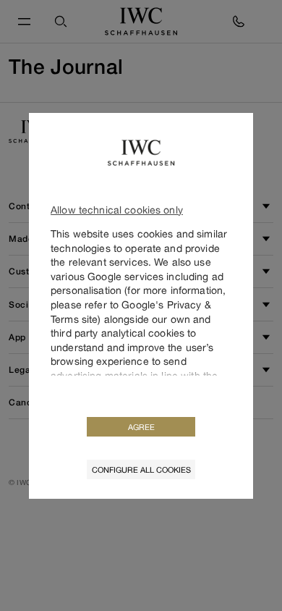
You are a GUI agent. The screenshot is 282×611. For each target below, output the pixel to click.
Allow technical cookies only (117, 209)
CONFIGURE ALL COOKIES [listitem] (141, 469)
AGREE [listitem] (141, 426)
